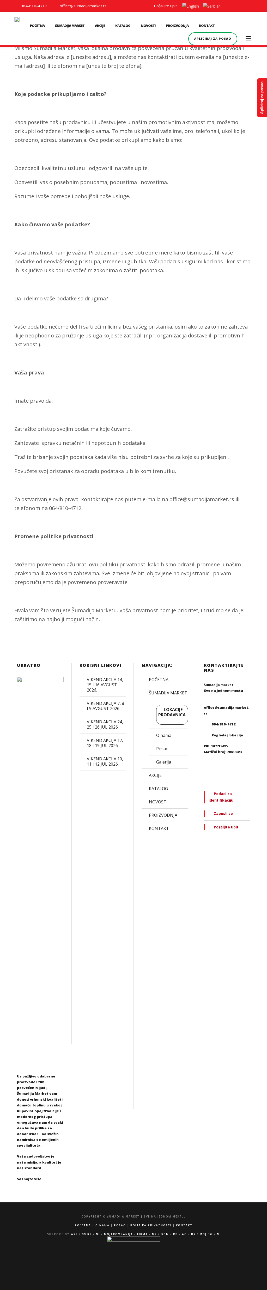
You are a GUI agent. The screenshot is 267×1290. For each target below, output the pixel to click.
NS (154, 1234)
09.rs (87, 1234)
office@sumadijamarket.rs (83, 5)
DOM (165, 1234)
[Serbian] (212, 7)
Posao (162, 749)
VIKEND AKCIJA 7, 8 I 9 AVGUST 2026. (105, 705)
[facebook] (241, 5)
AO (184, 1234)
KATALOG (122, 25)
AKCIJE (100, 25)
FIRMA (142, 1234)
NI (98, 1234)
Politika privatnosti (151, 1225)
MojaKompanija (118, 1234)
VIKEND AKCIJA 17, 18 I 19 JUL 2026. (105, 742)
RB (175, 1234)
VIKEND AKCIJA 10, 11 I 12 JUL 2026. (105, 761)
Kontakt (184, 1225)
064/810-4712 (224, 724)
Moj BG (206, 1234)
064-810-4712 (33, 5)
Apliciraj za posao (212, 38)
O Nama (102, 1225)
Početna (83, 1225)
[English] (190, 7)
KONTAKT (207, 25)
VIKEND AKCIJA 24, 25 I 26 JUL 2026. (105, 724)
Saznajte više (29, 1179)
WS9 (74, 1234)
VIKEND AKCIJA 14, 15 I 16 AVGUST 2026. (105, 685)
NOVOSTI (148, 25)
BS (193, 1234)
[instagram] (251, 5)
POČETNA (37, 25)
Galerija (163, 762)
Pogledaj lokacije (227, 735)
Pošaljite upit (164, 5)
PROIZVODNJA (177, 25)
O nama (163, 735)
